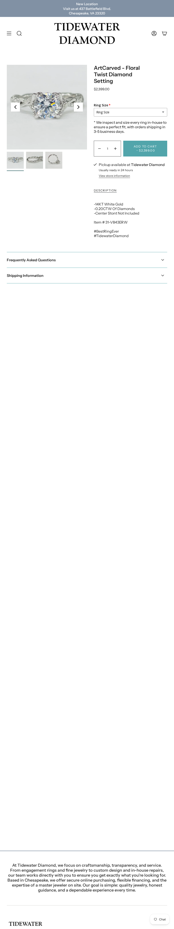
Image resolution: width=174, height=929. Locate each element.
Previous (15, 107)
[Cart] (164, 33)
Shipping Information (25, 275)
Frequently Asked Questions (31, 260)
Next (78, 107)
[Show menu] (9, 33)
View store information (114, 175)
